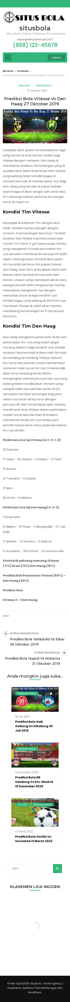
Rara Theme (36, 988)
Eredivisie (24, 85)
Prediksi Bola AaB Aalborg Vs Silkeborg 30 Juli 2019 (34, 726)
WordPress (34, 992)
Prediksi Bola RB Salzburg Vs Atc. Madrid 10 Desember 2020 (34, 781)
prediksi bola (43, 85)
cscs (6, 616)
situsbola (35, 28)
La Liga (22, 804)
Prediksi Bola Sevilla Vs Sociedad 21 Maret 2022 (33, 839)
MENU (56, 57)
